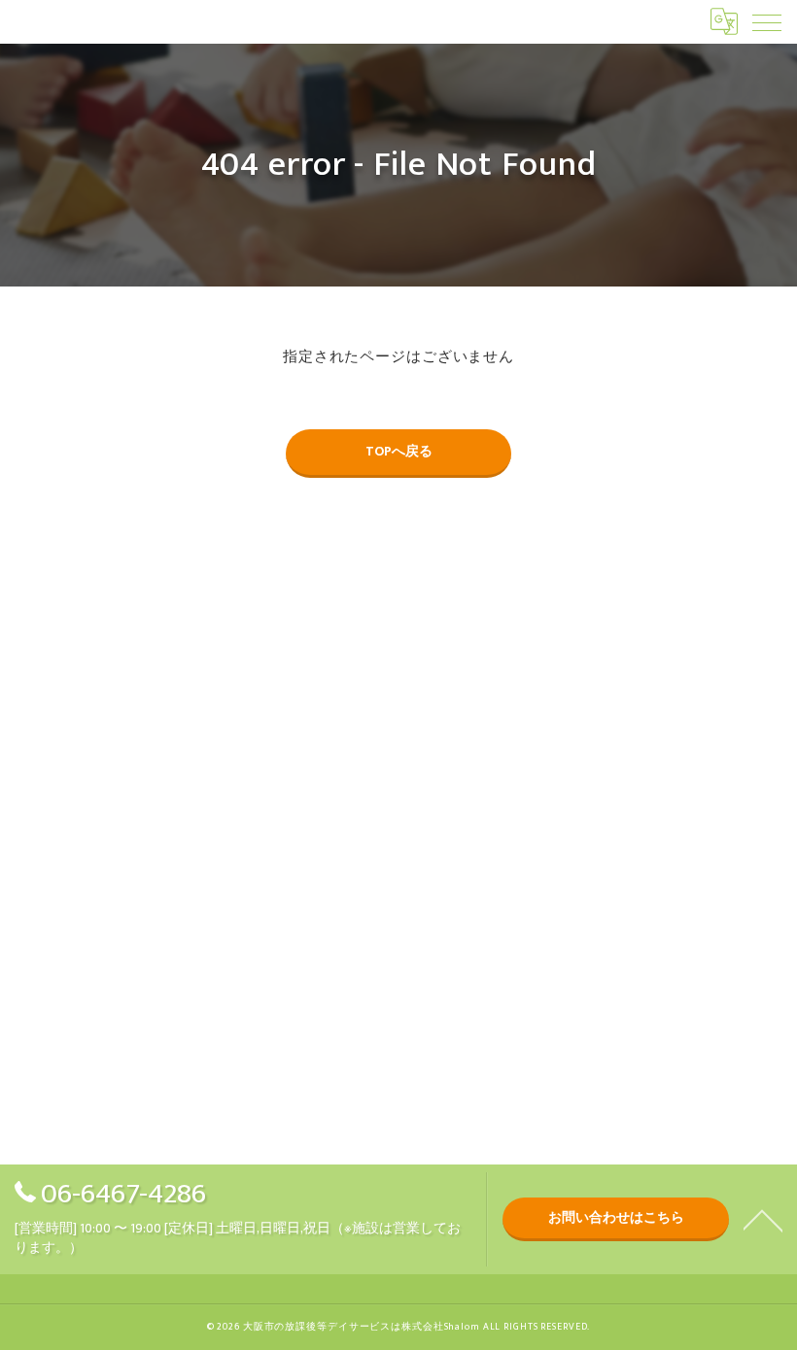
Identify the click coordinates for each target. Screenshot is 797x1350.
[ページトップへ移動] (763, 1218)
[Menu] (766, 21)
